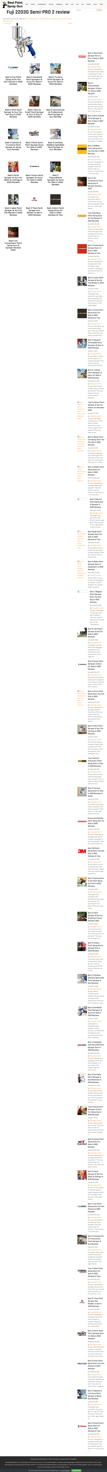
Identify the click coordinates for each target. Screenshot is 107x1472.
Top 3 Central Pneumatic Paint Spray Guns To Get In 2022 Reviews (95, 762)
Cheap (66, 4)
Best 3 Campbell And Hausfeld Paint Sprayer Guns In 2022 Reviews (96, 1046)
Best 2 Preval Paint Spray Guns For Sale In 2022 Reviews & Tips (96, 1427)
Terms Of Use (53, 1459)
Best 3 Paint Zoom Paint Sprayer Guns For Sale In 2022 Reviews (96, 1334)
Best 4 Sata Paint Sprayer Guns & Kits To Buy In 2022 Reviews (95, 57)
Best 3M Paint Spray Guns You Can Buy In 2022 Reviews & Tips (96, 852)
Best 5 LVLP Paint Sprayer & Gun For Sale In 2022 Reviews (95, 633)
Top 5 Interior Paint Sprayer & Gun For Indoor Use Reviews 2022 (96, 406)
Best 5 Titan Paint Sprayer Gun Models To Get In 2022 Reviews (95, 1302)
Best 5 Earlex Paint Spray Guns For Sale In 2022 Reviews (96, 1143)
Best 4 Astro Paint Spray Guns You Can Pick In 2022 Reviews (96, 695)
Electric (51, 4)
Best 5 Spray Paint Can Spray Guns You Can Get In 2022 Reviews (96, 441)
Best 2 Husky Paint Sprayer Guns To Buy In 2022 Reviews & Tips (95, 249)
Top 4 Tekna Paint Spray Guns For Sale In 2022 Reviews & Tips (95, 1272)
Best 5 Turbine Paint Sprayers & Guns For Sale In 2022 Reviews (95, 374)
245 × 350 (28, 19)
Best (27, 4)
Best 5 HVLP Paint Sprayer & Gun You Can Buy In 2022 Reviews (95, 730)
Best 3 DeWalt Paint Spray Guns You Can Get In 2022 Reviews (96, 150)
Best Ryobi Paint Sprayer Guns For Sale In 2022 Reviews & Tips (95, 535)
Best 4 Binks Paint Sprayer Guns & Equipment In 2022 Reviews (95, 565)
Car (82, 4)
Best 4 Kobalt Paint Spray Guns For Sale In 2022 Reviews (96, 471)
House (101, 4)
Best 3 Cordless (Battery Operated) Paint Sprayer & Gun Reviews (96, 979)
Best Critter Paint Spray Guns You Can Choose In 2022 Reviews (96, 1365)
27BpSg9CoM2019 (95, 67)
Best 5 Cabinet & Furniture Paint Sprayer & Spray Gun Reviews (95, 1395)
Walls (95, 4)
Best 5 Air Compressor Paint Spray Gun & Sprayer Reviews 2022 (95, 183)
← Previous (7, 23)
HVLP (72, 4)
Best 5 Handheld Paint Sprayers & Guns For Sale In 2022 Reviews (95, 1011)
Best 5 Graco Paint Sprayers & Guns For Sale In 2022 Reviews (95, 665)
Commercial (59, 4)
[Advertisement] (90, 32)
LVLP (77, 4)
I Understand (76, 1470)
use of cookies (65, 1470)
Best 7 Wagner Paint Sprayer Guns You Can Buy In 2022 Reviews (96, 597)
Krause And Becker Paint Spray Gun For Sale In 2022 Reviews (96, 822)
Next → (71, 23)
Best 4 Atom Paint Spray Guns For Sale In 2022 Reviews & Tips (95, 314)
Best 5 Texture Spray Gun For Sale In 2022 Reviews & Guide (95, 792)
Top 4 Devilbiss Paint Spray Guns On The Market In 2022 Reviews (95, 217)
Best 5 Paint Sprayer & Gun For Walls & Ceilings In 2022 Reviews (95, 1175)
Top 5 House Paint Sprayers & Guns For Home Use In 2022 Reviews (95, 1111)
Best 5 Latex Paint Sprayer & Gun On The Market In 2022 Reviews (96, 281)
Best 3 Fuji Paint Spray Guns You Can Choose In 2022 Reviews (96, 1208)
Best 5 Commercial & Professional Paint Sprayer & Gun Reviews (96, 1240)
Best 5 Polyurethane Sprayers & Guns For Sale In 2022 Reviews (95, 88)
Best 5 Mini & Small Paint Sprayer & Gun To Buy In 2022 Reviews (96, 119)
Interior (88, 4)
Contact (73, 1459)
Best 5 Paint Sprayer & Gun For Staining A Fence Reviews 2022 (95, 917)
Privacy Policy (64, 1459)
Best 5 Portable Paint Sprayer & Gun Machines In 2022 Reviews (94, 1078)
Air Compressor (42, 4)
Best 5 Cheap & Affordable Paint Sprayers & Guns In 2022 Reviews (96, 344)
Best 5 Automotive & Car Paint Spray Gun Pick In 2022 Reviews (96, 882)
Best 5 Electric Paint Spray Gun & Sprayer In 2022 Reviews (96, 503)
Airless (33, 4)
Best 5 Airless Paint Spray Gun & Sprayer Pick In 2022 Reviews (95, 947)
